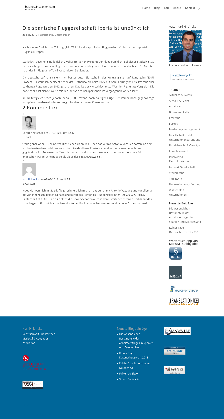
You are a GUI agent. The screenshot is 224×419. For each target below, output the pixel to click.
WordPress (84, 414)
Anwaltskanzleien (179, 100)
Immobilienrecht (179, 151)
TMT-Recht (175, 178)
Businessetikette (179, 112)
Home (146, 8)
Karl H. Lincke (172, 8)
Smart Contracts (129, 379)
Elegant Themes (48, 414)
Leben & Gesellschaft (182, 167)
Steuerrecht (176, 173)
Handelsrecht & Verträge (184, 145)
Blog (157, 8)
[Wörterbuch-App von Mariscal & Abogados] (175, 259)
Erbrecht (174, 118)
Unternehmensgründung (184, 184)
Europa (173, 123)
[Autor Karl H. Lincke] (185, 61)
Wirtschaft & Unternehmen (55, 34)
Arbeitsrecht (176, 106)
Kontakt (190, 8)
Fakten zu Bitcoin (129, 373)
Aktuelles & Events (180, 95)
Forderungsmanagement (184, 129)
